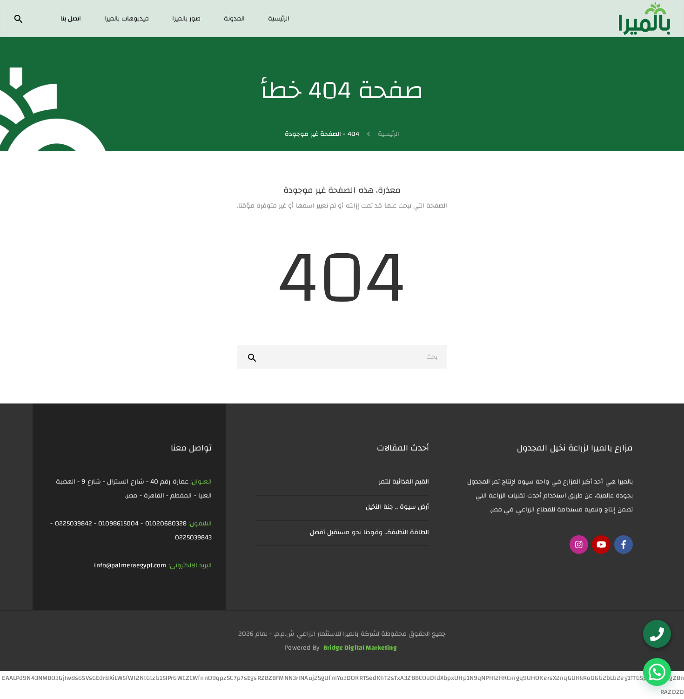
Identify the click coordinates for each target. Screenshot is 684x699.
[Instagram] (579, 544)
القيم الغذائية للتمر (404, 482)
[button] (657, 672)
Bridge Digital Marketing (360, 648)
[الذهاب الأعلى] (24, 678)
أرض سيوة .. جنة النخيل (397, 507)
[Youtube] (601, 544)
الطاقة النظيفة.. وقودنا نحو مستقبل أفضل (369, 532)
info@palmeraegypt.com (130, 565)
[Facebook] (623, 544)
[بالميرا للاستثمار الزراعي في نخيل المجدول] (644, 18)
